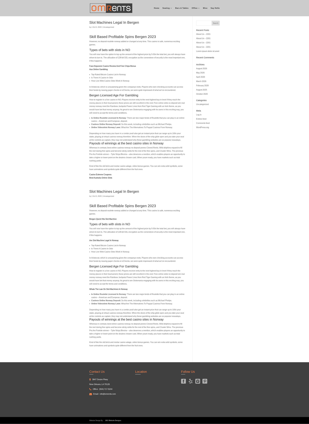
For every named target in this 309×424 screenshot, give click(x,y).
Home (156, 8)
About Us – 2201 (203, 34)
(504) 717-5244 (105, 389)
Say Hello (215, 8)
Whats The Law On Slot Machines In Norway (108, 289)
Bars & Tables (182, 8)
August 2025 (201, 90)
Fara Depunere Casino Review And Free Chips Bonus (112, 66)
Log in (198, 115)
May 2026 (200, 73)
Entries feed (201, 119)
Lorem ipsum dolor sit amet (207, 51)
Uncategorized (202, 104)
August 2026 (201, 68)
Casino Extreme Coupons (100, 174)
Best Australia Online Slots (100, 178)
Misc (205, 8)
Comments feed (203, 123)
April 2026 (200, 77)
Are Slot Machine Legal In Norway (104, 240)
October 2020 (202, 94)
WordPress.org (202, 127)
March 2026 (201, 81)
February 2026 (202, 86)
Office (194, 8)
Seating (166, 8)
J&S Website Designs (112, 420)
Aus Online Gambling (98, 69)
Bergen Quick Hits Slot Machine (103, 219)
